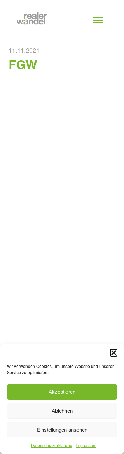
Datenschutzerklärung (51, 445)
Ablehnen (62, 411)
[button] (113, 352)
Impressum (86, 445)
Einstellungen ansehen (62, 430)
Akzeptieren (62, 392)
